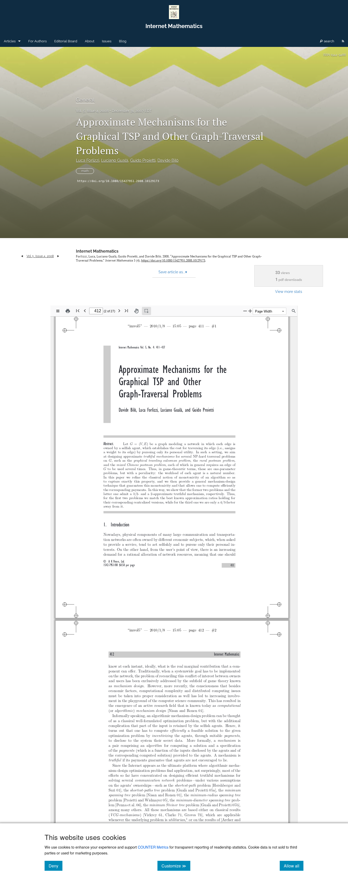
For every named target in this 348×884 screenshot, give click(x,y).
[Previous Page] (85, 310)
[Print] (67, 311)
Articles (10, 41)
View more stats (288, 291)
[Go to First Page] (78, 310)
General (85, 100)
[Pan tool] (136, 311)
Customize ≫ (176, 866)
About (89, 41)
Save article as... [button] (172, 272)
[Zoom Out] (245, 311)
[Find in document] (293, 311)
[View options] (57, 311)
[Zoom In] (250, 311)
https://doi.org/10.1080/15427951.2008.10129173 (118, 181)
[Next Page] (119, 310)
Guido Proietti (142, 160)
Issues (106, 41)
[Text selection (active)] (146, 311)
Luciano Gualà (114, 160)
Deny (55, 866)
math (85, 171)
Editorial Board (65, 41)
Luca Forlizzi (87, 160)
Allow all (293, 866)
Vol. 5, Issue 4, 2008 (92, 111)
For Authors (37, 41)
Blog (122, 41)
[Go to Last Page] (126, 310)
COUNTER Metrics (153, 847)
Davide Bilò (168, 160)
